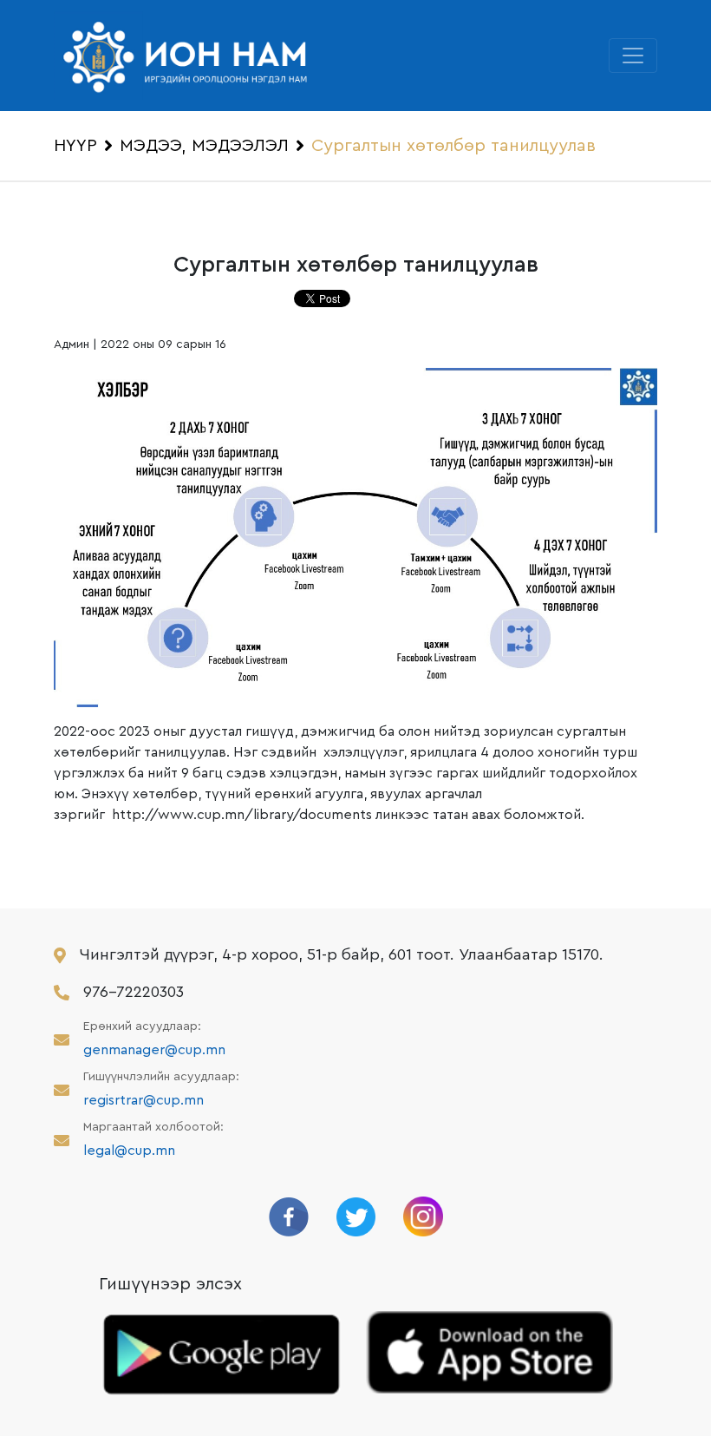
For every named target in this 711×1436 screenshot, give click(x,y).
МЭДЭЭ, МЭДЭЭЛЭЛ (204, 145)
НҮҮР (75, 145)
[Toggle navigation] (633, 55)
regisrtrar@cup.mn (143, 1100)
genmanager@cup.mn (154, 1050)
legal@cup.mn (129, 1150)
